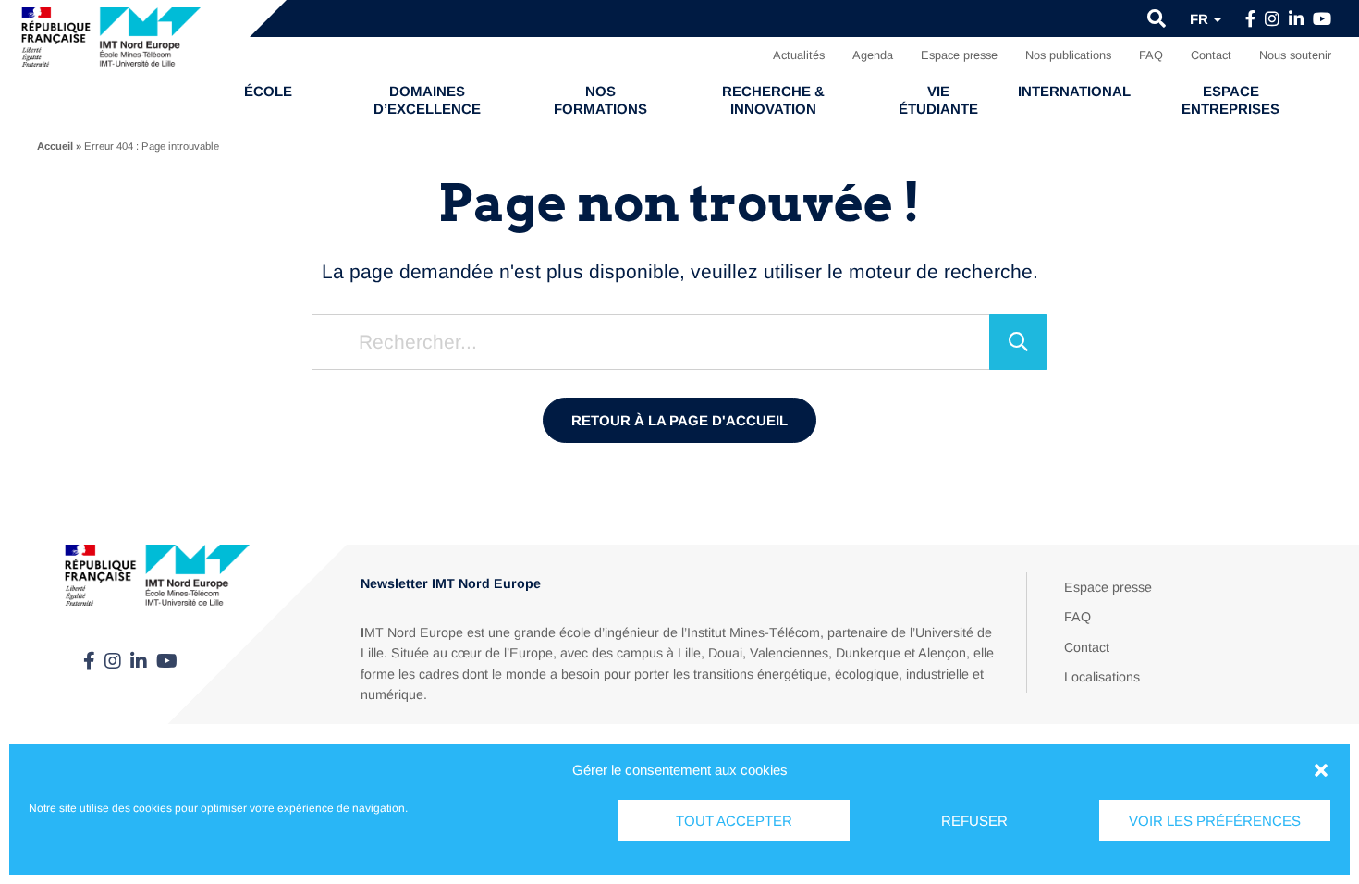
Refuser (974, 821)
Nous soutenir (1295, 55)
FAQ (1151, 55)
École (268, 91)
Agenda (872, 55)
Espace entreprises (1230, 100)
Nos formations (600, 100)
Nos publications (1068, 55)
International (1074, 91)
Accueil (55, 146)
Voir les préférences (1215, 821)
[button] (1321, 770)
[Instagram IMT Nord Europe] (1272, 19)
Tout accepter (734, 821)
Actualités (799, 55)
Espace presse (959, 55)
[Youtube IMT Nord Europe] (1322, 19)
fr (1201, 19)
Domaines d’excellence (427, 100)
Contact (1211, 55)
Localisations (1102, 676)
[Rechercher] (1018, 342)
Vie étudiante (938, 100)
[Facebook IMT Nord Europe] (1250, 19)
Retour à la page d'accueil (679, 420)
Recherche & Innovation (773, 100)
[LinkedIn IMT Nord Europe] (1296, 19)
